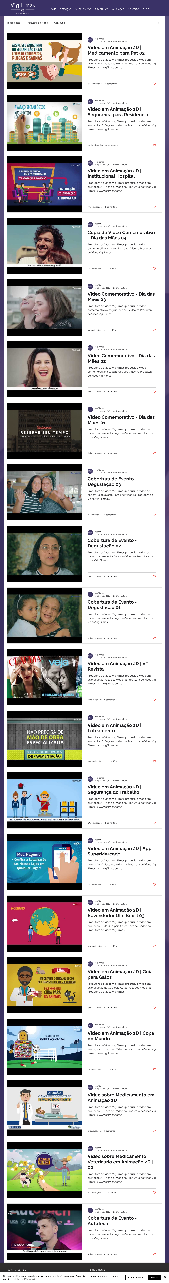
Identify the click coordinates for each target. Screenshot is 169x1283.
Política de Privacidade (24, 1279)
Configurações (135, 1277)
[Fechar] (165, 1277)
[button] (157, 23)
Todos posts (13, 22)
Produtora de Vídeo (37, 22)
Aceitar (154, 1277)
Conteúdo (59, 22)
